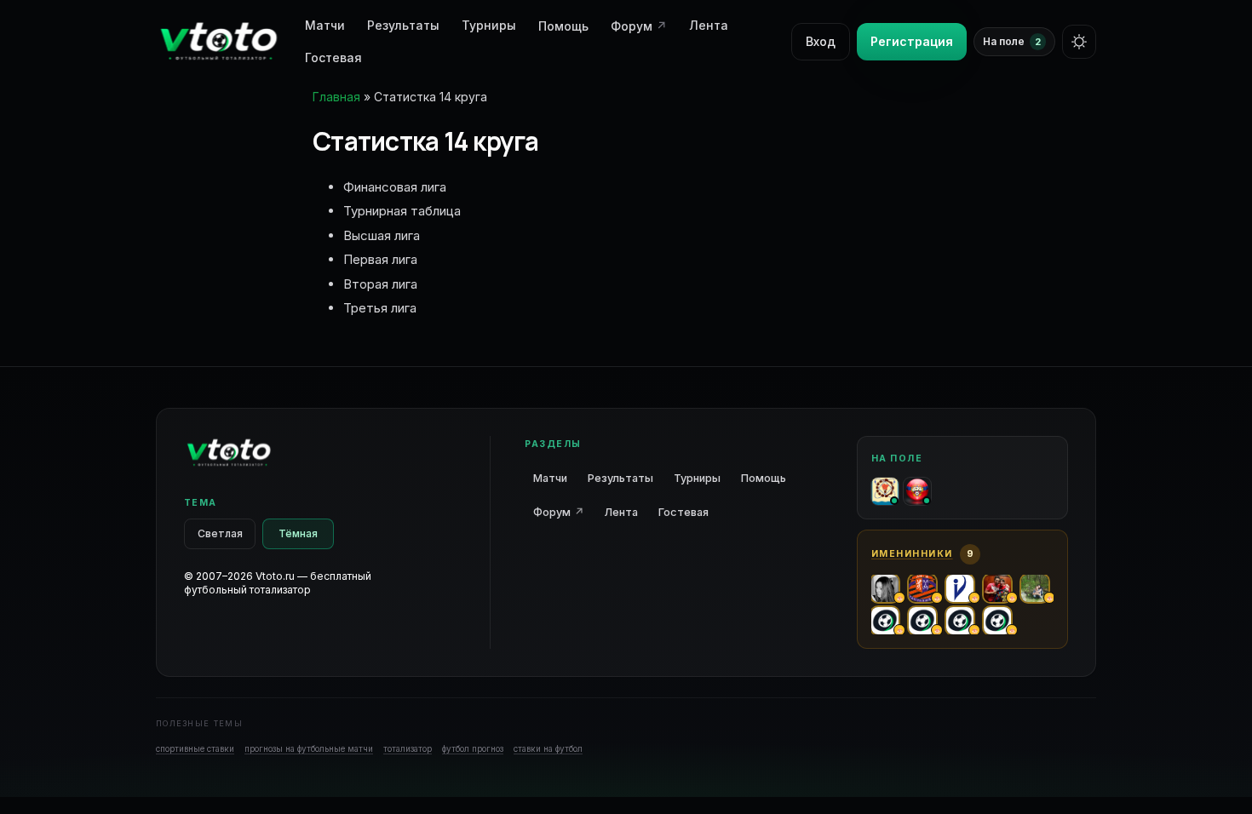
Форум (639, 26)
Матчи (550, 478)
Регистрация (911, 41)
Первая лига (380, 259)
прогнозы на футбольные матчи (308, 748)
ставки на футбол (548, 748)
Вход (821, 41)
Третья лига (379, 308)
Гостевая (333, 57)
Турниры (489, 25)
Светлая (220, 533)
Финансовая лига (394, 187)
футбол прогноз (472, 748)
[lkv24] (885, 491)
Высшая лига (381, 235)
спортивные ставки (195, 748)
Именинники (912, 553)
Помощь (563, 26)
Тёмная (298, 533)
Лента (708, 25)
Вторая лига (380, 284)
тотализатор (407, 748)
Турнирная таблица (402, 211)
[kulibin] (917, 491)
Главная (336, 96)
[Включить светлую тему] (1079, 42)
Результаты (403, 25)
